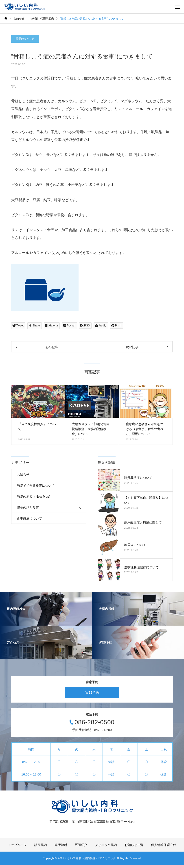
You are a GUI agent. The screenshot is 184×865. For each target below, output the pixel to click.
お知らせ (23, 474)
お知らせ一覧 (134, 845)
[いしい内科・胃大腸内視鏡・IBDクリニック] (24, 6)
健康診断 (61, 845)
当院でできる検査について (36, 485)
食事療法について (29, 518)
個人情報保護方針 (163, 845)
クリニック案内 (106, 845)
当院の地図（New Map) (33, 496)
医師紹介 (81, 845)
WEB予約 (92, 692)
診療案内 (40, 845)
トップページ (17, 845)
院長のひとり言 (25, 38)
